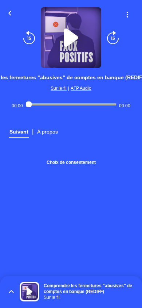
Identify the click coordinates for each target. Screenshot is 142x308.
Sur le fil (59, 88)
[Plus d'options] (127, 14)
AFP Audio (81, 88)
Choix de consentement (71, 162)
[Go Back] (10, 12)
